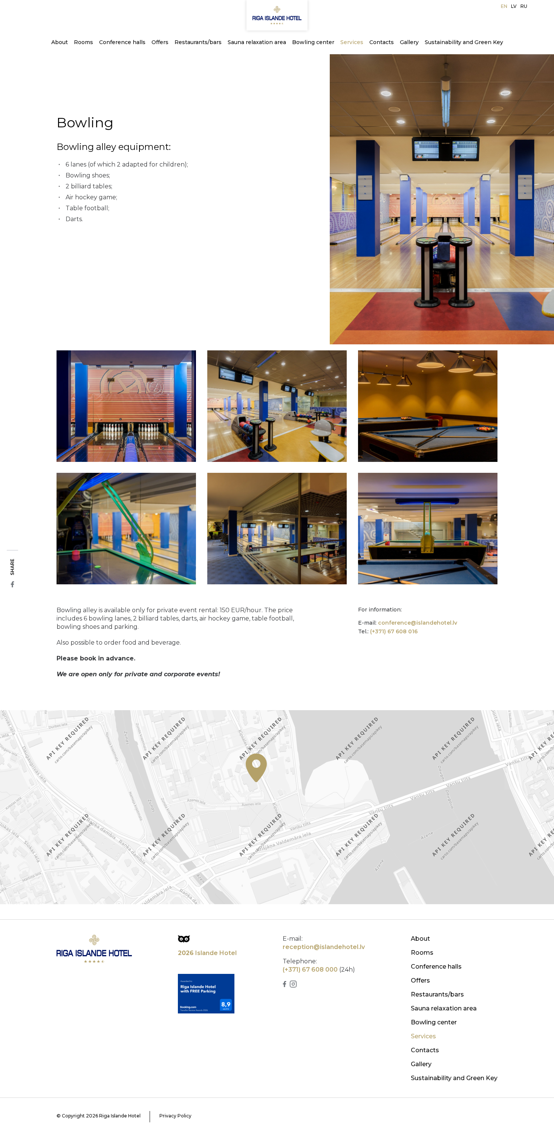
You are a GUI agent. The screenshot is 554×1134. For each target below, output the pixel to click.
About (59, 42)
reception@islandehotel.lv (324, 947)
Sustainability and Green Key (464, 42)
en (504, 6)
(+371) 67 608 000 (310, 969)
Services (351, 42)
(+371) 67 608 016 (394, 631)
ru (523, 6)
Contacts (381, 42)
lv (514, 6)
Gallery (409, 42)
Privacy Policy (175, 1116)
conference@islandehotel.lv (417, 622)
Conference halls (122, 42)
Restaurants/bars (198, 42)
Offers (160, 42)
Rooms (83, 42)
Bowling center (313, 42)
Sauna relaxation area (257, 42)
